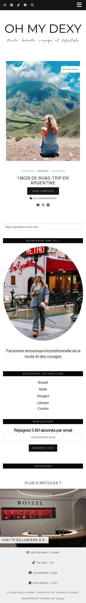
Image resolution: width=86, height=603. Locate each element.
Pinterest (45, 583)
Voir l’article (43, 191)
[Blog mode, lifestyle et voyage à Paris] (43, 27)
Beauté (43, 382)
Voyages (43, 171)
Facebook (44, 572)
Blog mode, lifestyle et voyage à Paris (48, 592)
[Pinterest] (11, 5)
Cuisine (43, 408)
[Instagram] (5, 5)
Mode (43, 389)
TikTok (44, 562)
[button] (80, 5)
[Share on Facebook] (38, 205)
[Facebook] (25, 5)
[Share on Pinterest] (48, 205)
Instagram (44, 552)
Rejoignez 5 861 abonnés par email (43, 430)
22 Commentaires (44, 198)
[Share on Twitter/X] (43, 205)
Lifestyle (43, 403)
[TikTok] (18, 5)
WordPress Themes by (43, 598)
